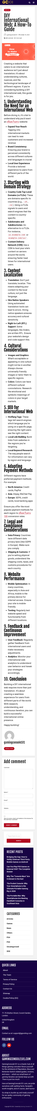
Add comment (9, 38)
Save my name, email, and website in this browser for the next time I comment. (18, 819)
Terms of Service (10, 979)
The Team (7, 975)
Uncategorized (13, 947)
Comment (6, 767)
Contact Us (7, 989)
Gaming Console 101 (26, 1106)
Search (18, 840)
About (5, 970)
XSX (8, 951)
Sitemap (6, 993)
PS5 (8, 942)
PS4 (8, 937)
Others (9, 933)
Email (6, 800)
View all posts (9, 748)
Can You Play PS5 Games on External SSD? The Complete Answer (18, 869)
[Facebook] (4, 1045)
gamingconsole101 (12, 35)
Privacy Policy (8, 984)
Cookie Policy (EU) (10, 998)
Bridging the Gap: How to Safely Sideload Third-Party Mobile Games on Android (18, 859)
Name (6, 792)
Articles (7, 10)
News (9, 928)
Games (9, 923)
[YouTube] (9, 1045)
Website (6, 808)
